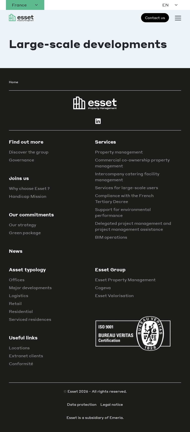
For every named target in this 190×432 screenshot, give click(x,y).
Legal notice (111, 404)
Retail (15, 303)
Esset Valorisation (114, 295)
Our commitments (31, 214)
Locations (19, 347)
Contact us (155, 17)
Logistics (18, 295)
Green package (25, 232)
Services (105, 142)
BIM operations (111, 237)
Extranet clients (26, 355)
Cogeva (103, 287)
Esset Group (110, 269)
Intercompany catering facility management (127, 176)
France (19, 4)
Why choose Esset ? (29, 188)
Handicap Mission (27, 196)
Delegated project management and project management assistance (133, 226)
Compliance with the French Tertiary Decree (124, 198)
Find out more (26, 142)
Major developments (30, 287)
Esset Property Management (125, 279)
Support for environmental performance (123, 212)
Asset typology (27, 269)
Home (13, 82)
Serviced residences (30, 319)
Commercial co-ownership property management (132, 162)
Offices (16, 279)
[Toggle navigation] (178, 17)
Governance (21, 159)
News (16, 251)
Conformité (21, 363)
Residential (21, 311)
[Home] (95, 102)
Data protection (81, 404)
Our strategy (22, 224)
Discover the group (28, 151)
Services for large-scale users (126, 187)
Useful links (23, 337)
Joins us (19, 178)
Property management (119, 151)
